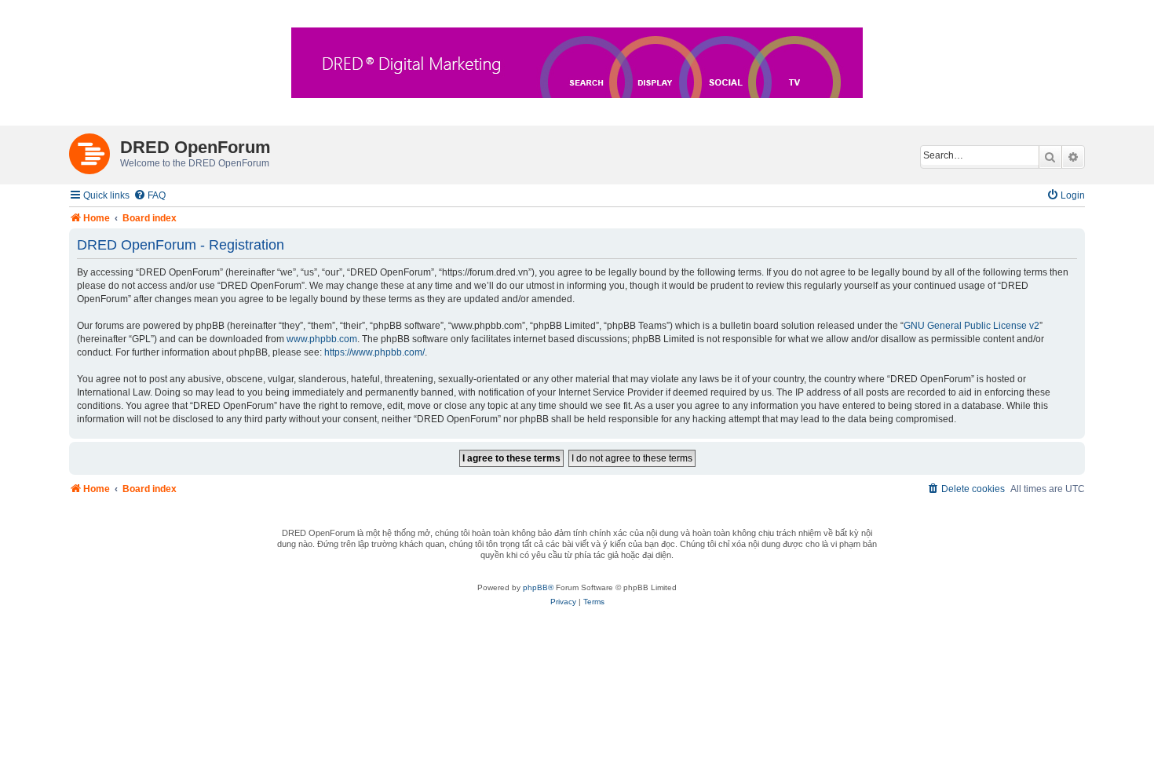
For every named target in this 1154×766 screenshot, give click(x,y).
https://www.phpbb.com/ (374, 352)
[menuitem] (149, 195)
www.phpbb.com (322, 339)
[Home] (94, 151)
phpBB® (538, 587)
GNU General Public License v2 (971, 325)
